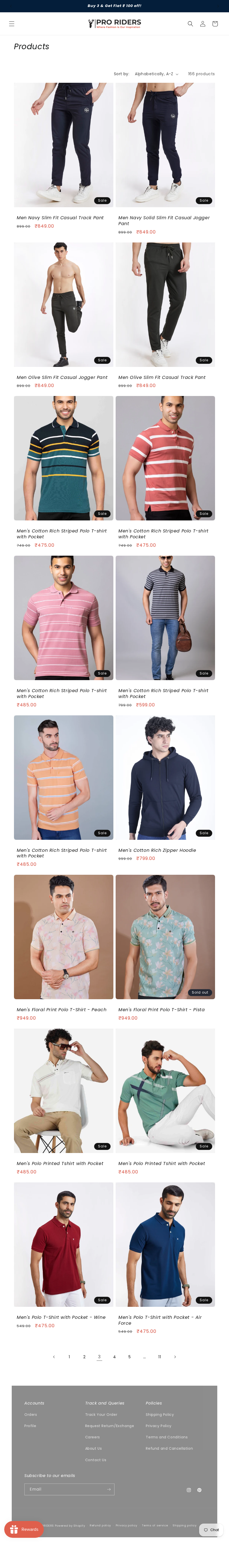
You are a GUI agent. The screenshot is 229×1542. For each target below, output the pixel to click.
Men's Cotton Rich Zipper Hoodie (157, 850)
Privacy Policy (158, 1425)
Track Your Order (101, 1414)
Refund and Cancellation (169, 1448)
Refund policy (100, 1525)
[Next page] (175, 1357)
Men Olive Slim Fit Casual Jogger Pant (62, 378)
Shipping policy (185, 1525)
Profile (30, 1425)
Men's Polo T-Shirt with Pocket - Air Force (160, 1320)
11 (159, 1357)
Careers (92, 1437)
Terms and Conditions (167, 1437)
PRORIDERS (45, 1525)
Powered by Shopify (70, 1525)
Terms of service (155, 1525)
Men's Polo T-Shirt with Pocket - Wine (61, 1318)
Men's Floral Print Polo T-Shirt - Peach (61, 1010)
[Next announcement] (218, 6)
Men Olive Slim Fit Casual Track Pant (162, 378)
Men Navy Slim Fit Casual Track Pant (60, 218)
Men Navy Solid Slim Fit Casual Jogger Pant (164, 221)
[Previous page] (54, 1357)
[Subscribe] (108, 1489)
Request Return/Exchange (109, 1425)
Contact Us (95, 1460)
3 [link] (99, 1357)
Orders (30, 1414)
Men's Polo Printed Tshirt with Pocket (60, 1164)
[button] (12, 24)
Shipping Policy (160, 1414)
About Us (93, 1448)
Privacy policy (126, 1525)
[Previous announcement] (11, 6)
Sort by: (121, 74)
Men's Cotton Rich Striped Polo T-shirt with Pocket (62, 534)
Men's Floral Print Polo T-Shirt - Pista (161, 1010)
